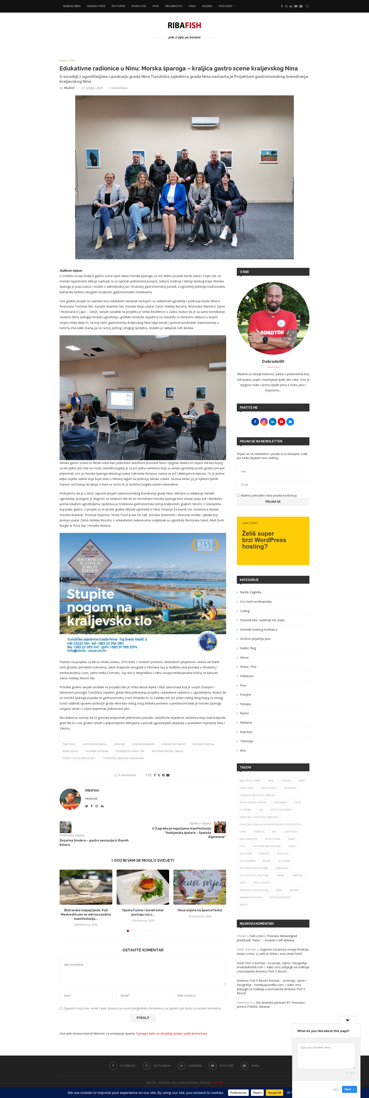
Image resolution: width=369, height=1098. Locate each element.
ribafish (264, 853)
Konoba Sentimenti (173, 744)
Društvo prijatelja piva (255, 639)
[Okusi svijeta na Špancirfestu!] (199, 887)
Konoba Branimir (143, 744)
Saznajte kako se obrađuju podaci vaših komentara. (172, 1033)
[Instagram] (286, 6)
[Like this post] (149, 775)
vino (242, 882)
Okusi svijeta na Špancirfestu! (199, 910)
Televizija (246, 741)
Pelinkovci (173, 6)
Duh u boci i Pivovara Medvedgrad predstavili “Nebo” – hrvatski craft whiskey (267, 938)
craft (301, 780)
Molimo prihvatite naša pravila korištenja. (268, 495)
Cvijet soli (68, 744)
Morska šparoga (203, 744)
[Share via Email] (167, 775)
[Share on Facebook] (155, 775)
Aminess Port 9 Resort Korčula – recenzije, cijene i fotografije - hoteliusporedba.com (271, 982)
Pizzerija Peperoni (97, 751)
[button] (65, 900)
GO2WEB (217, 1083)
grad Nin (119, 744)
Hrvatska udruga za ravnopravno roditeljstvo (271, 824)
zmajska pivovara (251, 897)
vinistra (297, 875)
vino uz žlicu (261, 882)
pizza (291, 846)
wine (279, 890)
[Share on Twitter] (158, 775)
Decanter (290, 787)
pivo (242, 846)
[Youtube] (295, 6)
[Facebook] (282, 6)
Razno (207, 6)
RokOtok (139, 6)
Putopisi (118, 6)
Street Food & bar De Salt (79, 758)
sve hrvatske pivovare (254, 868)
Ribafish (69, 88)
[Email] (300, 6)
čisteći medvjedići (280, 897)
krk (274, 831)
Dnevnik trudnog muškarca (258, 629)
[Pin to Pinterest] (163, 775)
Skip (336, 1089)
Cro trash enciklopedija (256, 601)
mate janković (249, 838)
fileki (297, 802)
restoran (246, 853)
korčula (258, 831)
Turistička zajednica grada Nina (123, 758)
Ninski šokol (70, 751)
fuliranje (245, 809)
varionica (281, 868)
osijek (291, 838)
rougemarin (247, 860)
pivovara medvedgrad (267, 846)
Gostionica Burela (94, 744)
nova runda (272, 838)
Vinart (281, 875)
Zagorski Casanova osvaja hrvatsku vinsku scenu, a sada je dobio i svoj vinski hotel (273, 951)
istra (243, 831)
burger (286, 780)
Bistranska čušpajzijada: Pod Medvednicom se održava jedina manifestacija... (86, 914)
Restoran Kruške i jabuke (167, 751)
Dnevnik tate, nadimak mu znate (262, 620)
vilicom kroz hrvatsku (254, 875)
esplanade (280, 802)
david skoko (268, 787)
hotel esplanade (281, 809)
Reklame (246, 722)
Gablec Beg (72, 6)
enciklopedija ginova (253, 802)
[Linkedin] (291, 6)
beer (271, 780)
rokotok (282, 853)
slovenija (284, 860)
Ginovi (244, 657)
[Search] (307, 6)
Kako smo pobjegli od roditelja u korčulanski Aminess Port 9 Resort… (273, 969)
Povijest (226, 6)
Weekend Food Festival (254, 890)
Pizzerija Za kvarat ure (130, 751)
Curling (244, 611)
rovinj (267, 860)
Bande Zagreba (250, 592)
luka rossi (290, 831)
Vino (192, 6)
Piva (156, 6)
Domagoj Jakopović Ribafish (257, 795)
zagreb (294, 890)
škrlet (244, 904)
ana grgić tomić (250, 780)
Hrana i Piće (96, 6)
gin (261, 809)
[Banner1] (273, 541)
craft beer (246, 787)
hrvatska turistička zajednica (259, 817)
